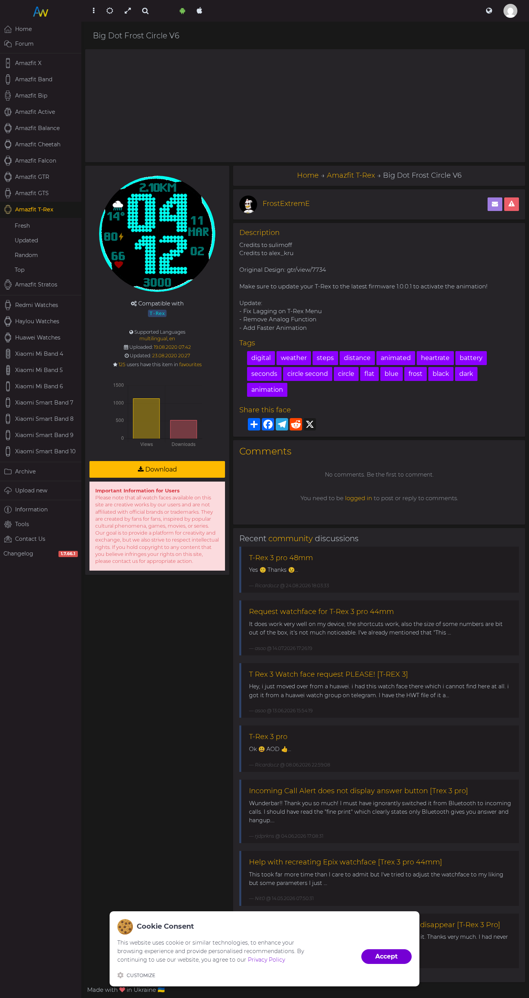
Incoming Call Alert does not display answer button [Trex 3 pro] (358, 791)
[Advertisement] (305, 105)
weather (294, 358)
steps (325, 358)
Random (26, 255)
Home (308, 175)
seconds (264, 373)
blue (391, 373)
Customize (141, 975)
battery (471, 358)
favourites (190, 364)
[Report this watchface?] (511, 204)
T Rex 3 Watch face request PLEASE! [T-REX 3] (328, 674)
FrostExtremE (286, 203)
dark (466, 373)
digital (261, 358)
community (290, 538)
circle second (307, 373)
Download (160, 469)
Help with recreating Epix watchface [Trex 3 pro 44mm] (345, 862)
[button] (489, 11)
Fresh (22, 225)
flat (369, 373)
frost (416, 373)
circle (346, 373)
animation (267, 389)
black (441, 373)
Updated (26, 240)
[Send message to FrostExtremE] (495, 204)
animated (396, 358)
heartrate (435, 358)
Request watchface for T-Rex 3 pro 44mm (321, 611)
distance (357, 358)
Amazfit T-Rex (351, 175)
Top (19, 269)
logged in (358, 498)
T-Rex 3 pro (268, 736)
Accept (386, 956)
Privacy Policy (266, 959)
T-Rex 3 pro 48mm (281, 558)
